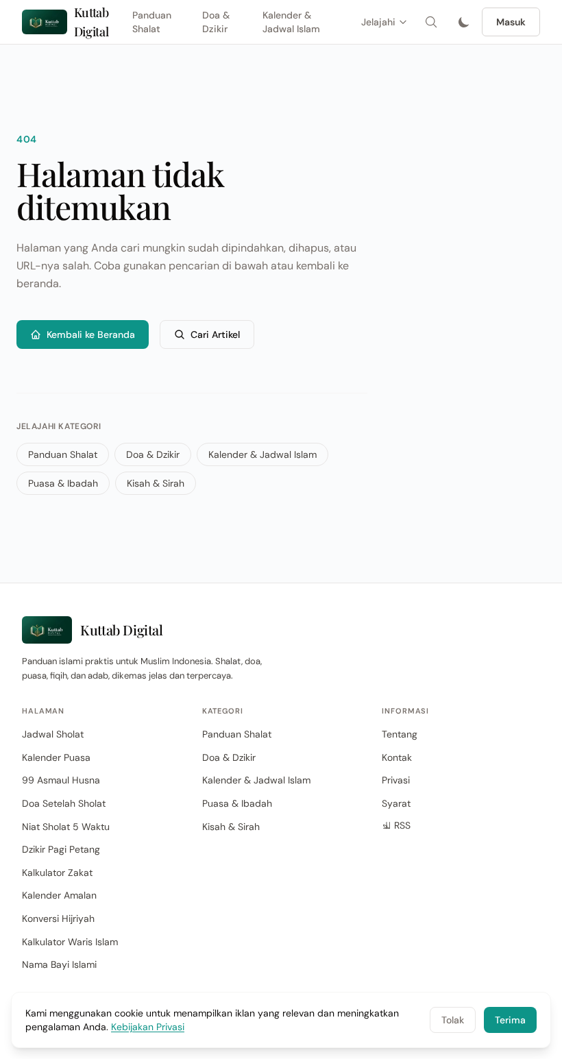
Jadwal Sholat (53, 734)
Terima (510, 1020)
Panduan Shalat (151, 22)
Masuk (511, 22)
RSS (402, 825)
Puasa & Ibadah (63, 483)
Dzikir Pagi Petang (61, 849)
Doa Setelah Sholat (64, 803)
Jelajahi (378, 22)
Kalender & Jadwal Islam (291, 22)
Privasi (396, 780)
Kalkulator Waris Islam (70, 942)
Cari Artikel (215, 334)
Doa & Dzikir (216, 22)
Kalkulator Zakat (57, 872)
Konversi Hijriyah (58, 918)
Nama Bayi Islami (59, 964)
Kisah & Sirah (155, 483)
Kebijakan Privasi (147, 1027)
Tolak (452, 1020)
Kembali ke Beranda (91, 334)
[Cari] (431, 22)
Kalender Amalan (59, 895)
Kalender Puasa (56, 757)
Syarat (396, 803)
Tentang (399, 734)
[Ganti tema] (464, 22)
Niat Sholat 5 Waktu (66, 826)
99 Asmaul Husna (61, 780)
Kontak (397, 757)
